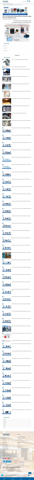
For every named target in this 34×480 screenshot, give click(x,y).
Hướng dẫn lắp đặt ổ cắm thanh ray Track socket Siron (19, 66)
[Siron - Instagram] (10, 458)
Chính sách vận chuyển (5, 448)
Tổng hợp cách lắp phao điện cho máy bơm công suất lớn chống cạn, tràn (21, 340)
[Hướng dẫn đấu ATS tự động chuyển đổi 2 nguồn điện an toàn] (6, 79)
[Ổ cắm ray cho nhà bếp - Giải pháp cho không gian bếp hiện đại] (6, 62)
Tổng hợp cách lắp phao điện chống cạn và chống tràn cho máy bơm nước (21, 157)
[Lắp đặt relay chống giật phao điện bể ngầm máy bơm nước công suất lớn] (6, 167)
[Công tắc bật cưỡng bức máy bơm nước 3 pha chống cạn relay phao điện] (6, 196)
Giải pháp (4, 419)
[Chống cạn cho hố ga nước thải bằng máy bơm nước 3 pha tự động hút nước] (6, 189)
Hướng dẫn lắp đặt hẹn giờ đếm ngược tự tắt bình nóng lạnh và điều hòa (21, 120)
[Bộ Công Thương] (17, 461)
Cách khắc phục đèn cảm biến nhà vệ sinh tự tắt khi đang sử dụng (20, 83)
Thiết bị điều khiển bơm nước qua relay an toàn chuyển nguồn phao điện (21, 358)
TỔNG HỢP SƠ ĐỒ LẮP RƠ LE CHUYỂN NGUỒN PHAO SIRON (22, 20)
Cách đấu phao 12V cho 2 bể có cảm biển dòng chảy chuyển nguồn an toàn (21, 343)
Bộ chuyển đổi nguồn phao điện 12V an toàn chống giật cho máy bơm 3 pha (21, 171)
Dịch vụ (4, 425)
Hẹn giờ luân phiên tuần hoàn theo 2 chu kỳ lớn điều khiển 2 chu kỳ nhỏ (21, 98)
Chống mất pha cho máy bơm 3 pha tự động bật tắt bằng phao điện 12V (21, 179)
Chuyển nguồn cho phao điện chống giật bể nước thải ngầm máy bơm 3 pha (21, 142)
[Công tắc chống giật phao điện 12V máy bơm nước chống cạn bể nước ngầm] (6, 292)
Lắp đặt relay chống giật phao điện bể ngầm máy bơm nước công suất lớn (21, 164)
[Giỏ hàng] (28, 1)
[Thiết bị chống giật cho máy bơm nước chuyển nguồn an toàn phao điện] (6, 368)
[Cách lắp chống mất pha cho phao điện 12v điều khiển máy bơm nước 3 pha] (6, 211)
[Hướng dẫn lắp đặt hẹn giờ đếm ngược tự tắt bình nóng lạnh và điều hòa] (6, 123)
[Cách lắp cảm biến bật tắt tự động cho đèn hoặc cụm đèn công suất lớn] (6, 94)
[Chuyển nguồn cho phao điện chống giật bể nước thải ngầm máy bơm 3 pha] (6, 145)
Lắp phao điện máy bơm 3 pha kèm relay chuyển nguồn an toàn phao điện (21, 252)
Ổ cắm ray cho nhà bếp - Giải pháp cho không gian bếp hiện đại (20, 59)
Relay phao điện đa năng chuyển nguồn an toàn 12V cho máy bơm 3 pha (21, 402)
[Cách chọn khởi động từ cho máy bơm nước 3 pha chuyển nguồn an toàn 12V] (6, 240)
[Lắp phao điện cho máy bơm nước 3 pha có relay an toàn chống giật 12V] (6, 321)
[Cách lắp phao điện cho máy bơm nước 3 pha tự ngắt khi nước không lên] (6, 130)
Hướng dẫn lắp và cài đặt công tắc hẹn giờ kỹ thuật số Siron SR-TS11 (21, 105)
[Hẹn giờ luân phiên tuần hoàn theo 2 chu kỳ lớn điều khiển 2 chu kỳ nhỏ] (6, 101)
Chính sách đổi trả (5, 450)
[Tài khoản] (23, 1)
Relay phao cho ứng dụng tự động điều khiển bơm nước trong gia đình (21, 281)
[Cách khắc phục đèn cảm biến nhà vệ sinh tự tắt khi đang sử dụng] (6, 86)
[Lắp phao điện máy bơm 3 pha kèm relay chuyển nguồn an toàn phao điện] (6, 255)
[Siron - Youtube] (5, 458)
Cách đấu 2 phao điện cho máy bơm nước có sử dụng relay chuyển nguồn (21, 267)
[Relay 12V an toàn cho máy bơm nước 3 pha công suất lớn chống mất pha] (6, 138)
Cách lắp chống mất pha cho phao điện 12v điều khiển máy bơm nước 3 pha (21, 208)
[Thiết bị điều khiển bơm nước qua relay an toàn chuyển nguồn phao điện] (6, 361)
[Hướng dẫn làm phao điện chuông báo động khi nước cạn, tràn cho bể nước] (6, 336)
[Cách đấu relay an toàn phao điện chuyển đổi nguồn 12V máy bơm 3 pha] (6, 397)
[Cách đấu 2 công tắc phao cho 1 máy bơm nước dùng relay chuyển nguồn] (6, 277)
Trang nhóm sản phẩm (20, 445)
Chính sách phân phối (5, 453)
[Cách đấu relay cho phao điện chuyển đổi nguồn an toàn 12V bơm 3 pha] (6, 390)
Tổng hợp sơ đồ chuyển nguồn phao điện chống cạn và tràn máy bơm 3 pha (21, 409)
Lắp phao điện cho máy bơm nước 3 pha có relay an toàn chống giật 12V (21, 318)
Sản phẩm (4, 422)
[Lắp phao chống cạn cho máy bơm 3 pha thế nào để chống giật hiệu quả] (6, 299)
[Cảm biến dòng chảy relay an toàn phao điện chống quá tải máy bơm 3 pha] (6, 226)
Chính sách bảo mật (5, 445)
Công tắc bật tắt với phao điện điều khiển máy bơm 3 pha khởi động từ (21, 230)
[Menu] (30, 1)
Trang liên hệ (19, 448)
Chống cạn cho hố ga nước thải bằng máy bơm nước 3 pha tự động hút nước (22, 186)
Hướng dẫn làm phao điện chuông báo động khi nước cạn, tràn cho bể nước (21, 333)
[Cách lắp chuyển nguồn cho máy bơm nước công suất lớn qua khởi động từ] (6, 375)
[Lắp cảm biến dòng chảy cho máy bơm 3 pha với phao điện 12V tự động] (6, 218)
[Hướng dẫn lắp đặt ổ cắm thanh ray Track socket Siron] (6, 67)
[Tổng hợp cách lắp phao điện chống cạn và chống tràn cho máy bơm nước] (6, 160)
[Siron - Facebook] (3, 458)
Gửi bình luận (17, 55)
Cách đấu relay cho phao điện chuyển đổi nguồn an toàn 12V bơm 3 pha (21, 387)
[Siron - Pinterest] (7, 458)
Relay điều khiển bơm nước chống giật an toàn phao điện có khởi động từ (21, 259)
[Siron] (9, 1)
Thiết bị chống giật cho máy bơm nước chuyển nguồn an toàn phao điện (21, 365)
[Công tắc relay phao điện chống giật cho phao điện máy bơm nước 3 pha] (6, 314)
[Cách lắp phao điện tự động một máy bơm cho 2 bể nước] (6, 116)
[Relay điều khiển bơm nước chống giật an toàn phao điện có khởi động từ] (6, 262)
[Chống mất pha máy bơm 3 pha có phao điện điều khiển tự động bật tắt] (6, 204)
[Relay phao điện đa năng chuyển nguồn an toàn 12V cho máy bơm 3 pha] (6, 405)
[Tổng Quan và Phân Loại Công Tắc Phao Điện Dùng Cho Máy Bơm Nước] (6, 72)
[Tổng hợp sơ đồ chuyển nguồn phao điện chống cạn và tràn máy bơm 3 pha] (6, 412)
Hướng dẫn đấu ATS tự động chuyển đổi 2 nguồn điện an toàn (20, 76)
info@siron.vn (5, 439)
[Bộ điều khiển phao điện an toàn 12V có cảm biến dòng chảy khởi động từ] (6, 152)
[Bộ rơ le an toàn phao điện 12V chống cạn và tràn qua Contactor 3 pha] (6, 383)
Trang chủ (18, 444)
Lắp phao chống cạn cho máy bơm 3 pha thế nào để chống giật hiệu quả (21, 296)
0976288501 (5, 440)
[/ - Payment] (23, 475)
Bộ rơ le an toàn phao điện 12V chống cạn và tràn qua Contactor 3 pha (21, 380)
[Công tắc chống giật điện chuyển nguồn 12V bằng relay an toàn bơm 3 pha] (6, 353)
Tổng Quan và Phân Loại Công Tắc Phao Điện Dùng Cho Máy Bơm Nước (21, 69)
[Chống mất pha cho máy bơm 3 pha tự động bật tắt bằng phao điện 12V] (6, 182)
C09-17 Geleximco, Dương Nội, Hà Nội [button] (8, 438)
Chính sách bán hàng (5, 444)
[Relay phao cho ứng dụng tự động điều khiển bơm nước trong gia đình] (6, 284)
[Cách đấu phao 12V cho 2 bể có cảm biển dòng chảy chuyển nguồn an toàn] (6, 346)
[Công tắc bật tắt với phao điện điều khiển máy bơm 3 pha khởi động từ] (6, 233)
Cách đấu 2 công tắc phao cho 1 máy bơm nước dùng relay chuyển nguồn (21, 274)
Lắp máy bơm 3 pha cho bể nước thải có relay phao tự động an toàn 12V (21, 245)
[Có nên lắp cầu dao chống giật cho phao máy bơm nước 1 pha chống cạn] (6, 328)
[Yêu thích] (27, 1)
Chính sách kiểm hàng (5, 449)
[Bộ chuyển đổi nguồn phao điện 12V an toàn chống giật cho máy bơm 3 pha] (6, 174)
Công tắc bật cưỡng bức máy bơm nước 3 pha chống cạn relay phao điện (21, 193)
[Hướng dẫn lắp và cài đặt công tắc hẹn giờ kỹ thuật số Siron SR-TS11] (6, 108)
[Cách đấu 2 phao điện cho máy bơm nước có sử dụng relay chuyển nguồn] (6, 270)
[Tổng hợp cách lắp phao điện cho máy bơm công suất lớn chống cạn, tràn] (6, 341)
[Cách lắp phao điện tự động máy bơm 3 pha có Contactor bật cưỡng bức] (6, 306)
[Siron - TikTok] (9, 458)
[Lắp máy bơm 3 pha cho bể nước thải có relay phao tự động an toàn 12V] (6, 248)
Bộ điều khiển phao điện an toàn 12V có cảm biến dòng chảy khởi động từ (21, 149)
